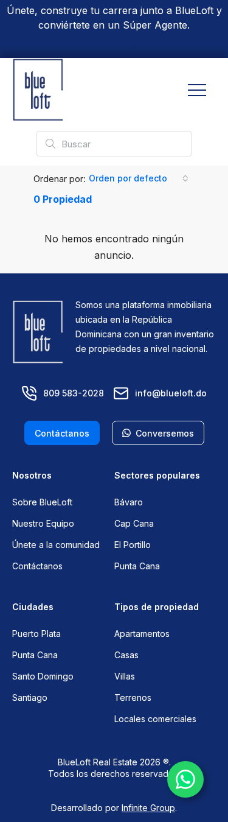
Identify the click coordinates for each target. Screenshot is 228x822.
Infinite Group (148, 808)
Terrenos (132, 697)
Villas (124, 676)
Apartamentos (142, 633)
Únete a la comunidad (56, 544)
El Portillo (132, 544)
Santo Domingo (43, 676)
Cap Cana (134, 523)
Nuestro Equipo (43, 523)
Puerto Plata (36, 633)
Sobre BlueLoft (42, 502)
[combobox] (138, 178)
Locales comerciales (155, 719)
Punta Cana (137, 566)
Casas (126, 655)
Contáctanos (37, 566)
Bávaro (128, 502)
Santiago (29, 697)
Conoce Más (114, 46)
